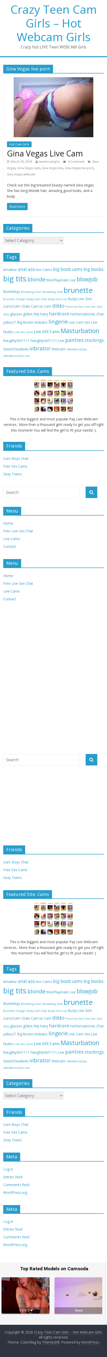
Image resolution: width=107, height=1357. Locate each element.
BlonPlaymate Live (61, 280)
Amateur (10, 269)
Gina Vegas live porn (79, 168)
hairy (44, 314)
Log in (8, 1169)
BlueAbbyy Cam (31, 292)
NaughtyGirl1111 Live (47, 340)
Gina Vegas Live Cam (45, 153)
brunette (78, 290)
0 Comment (75, 161)
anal (22, 269)
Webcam (58, 349)
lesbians (41, 322)
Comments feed (16, 1184)
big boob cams (68, 269)
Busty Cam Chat (37, 299)
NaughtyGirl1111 (16, 340)
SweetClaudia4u (16, 349)
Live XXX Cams (47, 331)
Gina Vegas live (52, 168)
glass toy (31, 314)
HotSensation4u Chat (87, 314)
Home (8, 523)
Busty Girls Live (57, 299)
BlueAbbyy (11, 291)
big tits (14, 279)
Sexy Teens (12, 474)
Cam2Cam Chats (16, 306)
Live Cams (11, 538)
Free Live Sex (74, 306)
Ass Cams (44, 269)
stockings (94, 340)
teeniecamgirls (49, 161)
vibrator (40, 348)
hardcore (59, 313)
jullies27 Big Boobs (18, 322)
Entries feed (12, 1177)
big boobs (94, 269)
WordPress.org (15, 1192)
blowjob (87, 279)
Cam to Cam (41, 306)
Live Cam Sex (79, 322)
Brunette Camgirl (14, 299)
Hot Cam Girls (19, 144)
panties (74, 339)
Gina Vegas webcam (21, 174)
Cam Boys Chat (15, 458)
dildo (58, 305)
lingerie (58, 321)
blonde (36, 279)
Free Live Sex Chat (18, 531)
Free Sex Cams (15, 466)
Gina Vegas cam (28, 168)
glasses (16, 314)
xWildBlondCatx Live (16, 356)
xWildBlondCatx (76, 349)
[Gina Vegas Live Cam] (53, 80)
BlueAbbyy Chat (52, 292)
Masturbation (80, 331)
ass (31, 269)
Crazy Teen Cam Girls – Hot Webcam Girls (53, 22)
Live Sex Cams (23, 332)
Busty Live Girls (80, 298)
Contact (9, 546)
